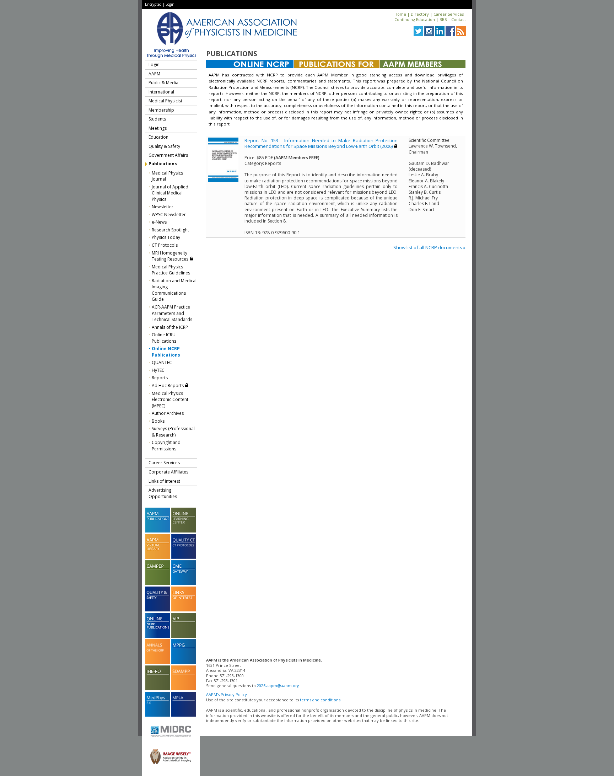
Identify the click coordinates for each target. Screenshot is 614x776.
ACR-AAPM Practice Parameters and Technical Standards (172, 313)
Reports (160, 378)
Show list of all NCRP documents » (429, 247)
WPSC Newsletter (169, 215)
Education (158, 137)
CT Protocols (165, 245)
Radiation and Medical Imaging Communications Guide (174, 290)
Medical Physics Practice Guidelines (171, 270)
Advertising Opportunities (163, 493)
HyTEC (158, 370)
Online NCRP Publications (166, 352)
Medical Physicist (165, 101)
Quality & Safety (164, 146)
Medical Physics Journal (167, 176)
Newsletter (162, 207)
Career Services (448, 14)
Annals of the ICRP (170, 327)
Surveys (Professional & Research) (173, 432)
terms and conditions (320, 699)
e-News (159, 222)
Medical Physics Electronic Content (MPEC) (170, 399)
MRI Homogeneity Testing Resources (170, 256)
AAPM (154, 74)
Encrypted (153, 4)
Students (157, 119)
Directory (420, 14)
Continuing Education (414, 19)
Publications (163, 164)
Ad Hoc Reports (168, 385)
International (161, 92)
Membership (161, 110)
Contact (458, 19)
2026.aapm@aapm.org (278, 685)
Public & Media (163, 83)
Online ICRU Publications (164, 338)
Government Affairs (168, 155)
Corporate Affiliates (168, 472)
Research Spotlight (170, 230)
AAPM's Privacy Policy (226, 694)
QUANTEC (162, 362)
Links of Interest (164, 481)
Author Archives (168, 413)
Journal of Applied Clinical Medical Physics (170, 193)
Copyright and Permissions (166, 445)
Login (170, 4)
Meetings (158, 128)
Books (158, 421)
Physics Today (166, 237)
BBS (443, 19)
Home (400, 14)
